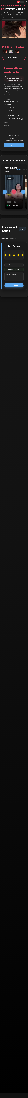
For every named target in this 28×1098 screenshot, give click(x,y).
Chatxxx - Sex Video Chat (5, 2)
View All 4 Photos (15, 58)
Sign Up (14, 145)
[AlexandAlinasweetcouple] (4, 51)
